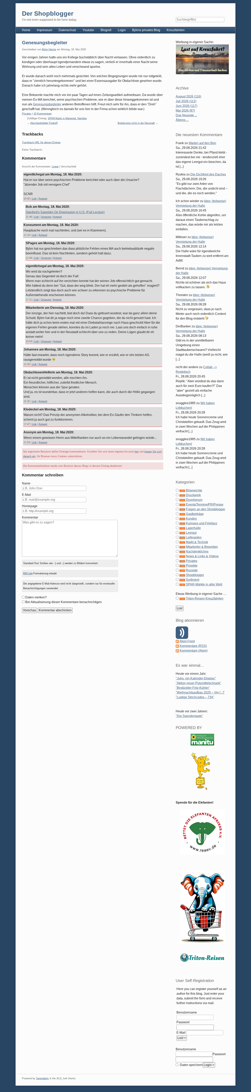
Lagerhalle (193, 528)
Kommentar (30, 517)
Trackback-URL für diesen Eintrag (41, 142)
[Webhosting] (202, 739)
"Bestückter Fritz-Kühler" (193, 687)
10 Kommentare (43, 113)
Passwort (182, 1022)
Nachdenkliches (197, 551)
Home (26, 30)
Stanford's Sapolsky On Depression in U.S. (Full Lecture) (65, 212)
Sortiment (192, 579)
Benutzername (186, 1012)
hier (137, 451)
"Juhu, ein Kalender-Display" (196, 678)
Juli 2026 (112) (186, 101)
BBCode (28, 573)
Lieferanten (194, 537)
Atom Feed (187, 641)
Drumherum (194, 499)
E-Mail (26, 494)
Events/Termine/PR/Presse (204, 504)
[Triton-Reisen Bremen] (202, 59)
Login (122, 30)
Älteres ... (182, 120)
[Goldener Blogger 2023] (202, 771)
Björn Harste (49, 49)
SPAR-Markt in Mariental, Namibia (67, 118)
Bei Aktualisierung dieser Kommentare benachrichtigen (63, 602)
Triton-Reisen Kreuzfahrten (204, 598)
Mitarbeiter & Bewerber (202, 546)
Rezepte (192, 570)
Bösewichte (194, 490)
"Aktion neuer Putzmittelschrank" (198, 683)
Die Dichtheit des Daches (208, 174)
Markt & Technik (197, 542)
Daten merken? (36, 597)
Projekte (191, 565)
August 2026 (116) (188, 96)
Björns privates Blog (146, 30)
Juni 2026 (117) (186, 105)
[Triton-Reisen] (202, 957)
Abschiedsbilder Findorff (44, 123)
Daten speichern (191, 1065)
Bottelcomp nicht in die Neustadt (136, 123)
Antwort (43, 198)
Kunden (191, 518)
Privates (26, 113)
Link (34, 198)
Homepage (29, 506)
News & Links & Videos (202, 556)
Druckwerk (193, 495)
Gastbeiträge (195, 514)
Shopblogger (195, 575)
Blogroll (106, 30)
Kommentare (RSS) (193, 646)
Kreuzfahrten (176, 30)
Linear (55, 166)
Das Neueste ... (186, 115)
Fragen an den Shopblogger (205, 509)
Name (26, 483)
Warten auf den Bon (202, 143)
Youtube (88, 30)
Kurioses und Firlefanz (201, 523)
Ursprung (46, 216)
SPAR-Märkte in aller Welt (204, 584)
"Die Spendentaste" (189, 716)
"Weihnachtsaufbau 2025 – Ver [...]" (200, 692)
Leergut (191, 532)
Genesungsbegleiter (44, 42)
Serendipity (42, 1078)
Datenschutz (67, 30)
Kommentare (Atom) (193, 650)
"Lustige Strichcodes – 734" (195, 697)
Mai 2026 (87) (185, 110)
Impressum (44, 30)
